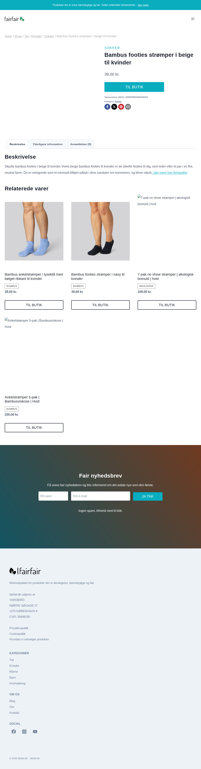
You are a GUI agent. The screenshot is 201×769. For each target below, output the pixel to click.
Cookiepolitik (17, 633)
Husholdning (17, 683)
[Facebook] (107, 107)
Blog (12, 701)
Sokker (112, 48)
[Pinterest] (121, 107)
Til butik (134, 87)
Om (11, 706)
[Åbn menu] (192, 19)
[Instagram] (24, 731)
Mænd (13, 671)
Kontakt (14, 712)
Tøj (11, 659)
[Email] (128, 107)
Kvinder (14, 665)
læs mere (143, 5)
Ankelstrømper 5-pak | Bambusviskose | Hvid (22, 399)
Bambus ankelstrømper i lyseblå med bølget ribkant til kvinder (34, 276)
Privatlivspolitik (18, 628)
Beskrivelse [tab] (17, 144)
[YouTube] (35, 731)
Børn (12, 677)
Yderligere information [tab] (48, 144)
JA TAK (147, 496)
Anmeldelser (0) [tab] (80, 144)
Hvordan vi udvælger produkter (29, 639)
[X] (114, 107)
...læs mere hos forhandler (169, 172)
